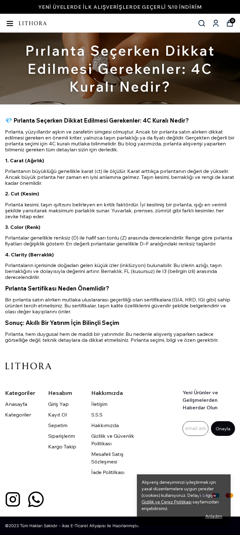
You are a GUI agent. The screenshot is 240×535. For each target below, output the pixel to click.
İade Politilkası (107, 472)
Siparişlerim (61, 436)
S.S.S (96, 414)
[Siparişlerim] (216, 23)
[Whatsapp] (36, 499)
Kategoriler (18, 414)
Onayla (223, 429)
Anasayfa (16, 404)
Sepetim (58, 425)
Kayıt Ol (57, 414)
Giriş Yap (58, 404)
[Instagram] (13, 499)
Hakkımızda (105, 425)
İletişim (99, 404)
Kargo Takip (62, 446)
